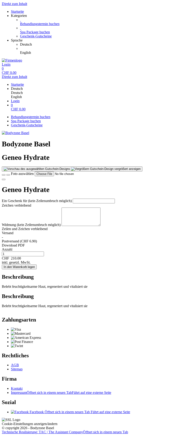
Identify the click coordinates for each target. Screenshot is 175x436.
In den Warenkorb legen (19, 267)
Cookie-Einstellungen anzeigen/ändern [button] (29, 424)
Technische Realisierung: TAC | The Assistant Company (65, 432)
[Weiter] (3, 179)
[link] (96, 44)
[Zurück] (3, 175)
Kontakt (17, 388)
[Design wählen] (8, 175)
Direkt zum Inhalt (14, 4)
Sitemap (17, 369)
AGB (15, 365)
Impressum (61, 392)
